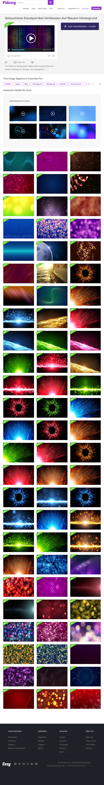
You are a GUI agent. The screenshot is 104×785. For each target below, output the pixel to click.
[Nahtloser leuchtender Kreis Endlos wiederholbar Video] (85, 632)
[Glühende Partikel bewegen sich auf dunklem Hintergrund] (85, 161)
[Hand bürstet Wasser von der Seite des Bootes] (52, 273)
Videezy (11, 744)
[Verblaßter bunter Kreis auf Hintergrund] (85, 609)
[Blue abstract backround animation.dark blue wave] (52, 114)
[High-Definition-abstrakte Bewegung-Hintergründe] (18, 654)
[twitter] (19, 764)
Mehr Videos (42, 8)
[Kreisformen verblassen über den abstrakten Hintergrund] (85, 565)
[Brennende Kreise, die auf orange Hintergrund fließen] (52, 699)
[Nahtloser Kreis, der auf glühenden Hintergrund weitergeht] (52, 654)
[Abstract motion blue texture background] (82, 114)
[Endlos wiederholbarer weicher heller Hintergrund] (85, 206)
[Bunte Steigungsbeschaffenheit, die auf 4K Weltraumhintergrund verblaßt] (18, 296)
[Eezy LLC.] (7, 764)
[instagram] (28, 764)
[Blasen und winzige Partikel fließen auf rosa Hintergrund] (52, 161)
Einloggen (85, 8)
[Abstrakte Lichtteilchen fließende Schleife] (18, 318)
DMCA (40, 748)
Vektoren (26, 8)
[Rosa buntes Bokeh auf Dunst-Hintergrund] (18, 229)
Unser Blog (90, 744)
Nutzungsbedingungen (56, 766)
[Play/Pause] (9, 50)
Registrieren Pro (73, 8)
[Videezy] (9, 3)
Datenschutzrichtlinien (76, 766)
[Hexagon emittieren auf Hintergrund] (85, 184)
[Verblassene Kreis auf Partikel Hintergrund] (52, 609)
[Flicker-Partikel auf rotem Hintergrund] (85, 699)
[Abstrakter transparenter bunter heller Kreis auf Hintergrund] (18, 632)
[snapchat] (32, 764)
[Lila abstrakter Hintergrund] (52, 677)
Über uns (89, 737)
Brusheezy (12, 737)
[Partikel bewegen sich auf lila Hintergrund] (85, 229)
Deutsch (62, 748)
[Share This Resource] (54, 55)
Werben (41, 741)
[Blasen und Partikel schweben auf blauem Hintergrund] (18, 273)
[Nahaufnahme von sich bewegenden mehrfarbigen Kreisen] (52, 184)
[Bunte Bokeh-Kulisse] (85, 677)
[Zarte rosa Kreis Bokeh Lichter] (18, 699)
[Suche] (51, 2)
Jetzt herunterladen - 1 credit (82, 26)
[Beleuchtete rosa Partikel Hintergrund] (85, 654)
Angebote (42, 737)
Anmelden (96, 8)
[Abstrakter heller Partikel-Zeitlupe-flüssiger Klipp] (52, 497)
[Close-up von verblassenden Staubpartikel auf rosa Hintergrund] (18, 184)
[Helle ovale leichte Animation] (52, 296)
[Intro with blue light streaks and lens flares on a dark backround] (23, 132)
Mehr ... (62, 752)
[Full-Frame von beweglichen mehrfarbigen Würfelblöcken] (18, 251)
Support (41, 744)
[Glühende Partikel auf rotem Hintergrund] (18, 677)
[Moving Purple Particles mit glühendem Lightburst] (52, 206)
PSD (51, 8)
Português (63, 744)
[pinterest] (24, 764)
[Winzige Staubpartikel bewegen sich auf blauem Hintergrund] (18, 161)
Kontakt (89, 748)
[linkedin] (36, 764)
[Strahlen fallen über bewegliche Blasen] (52, 587)
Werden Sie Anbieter (16, 748)
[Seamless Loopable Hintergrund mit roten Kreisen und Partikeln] (18, 587)
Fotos (34, 8)
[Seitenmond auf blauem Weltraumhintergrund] (52, 251)
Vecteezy (12, 741)
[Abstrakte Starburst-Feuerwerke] (85, 273)
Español (62, 741)
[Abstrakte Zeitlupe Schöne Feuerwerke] (18, 430)
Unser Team (91, 741)
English (62, 737)
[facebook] (15, 764)
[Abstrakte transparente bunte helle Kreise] (52, 229)
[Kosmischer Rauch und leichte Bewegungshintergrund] (52, 565)
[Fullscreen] (53, 50)
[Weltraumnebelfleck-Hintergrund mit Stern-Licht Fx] (85, 587)
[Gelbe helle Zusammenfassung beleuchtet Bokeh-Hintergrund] (18, 206)
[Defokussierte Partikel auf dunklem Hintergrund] (85, 251)
